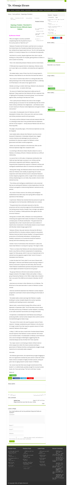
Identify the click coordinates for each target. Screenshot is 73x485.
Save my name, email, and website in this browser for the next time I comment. (26, 438)
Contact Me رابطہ (55, 10)
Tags (56, 17)
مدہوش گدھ (25, 459)
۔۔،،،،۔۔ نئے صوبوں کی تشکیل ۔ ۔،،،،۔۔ (28, 467)
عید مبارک (49, 23)
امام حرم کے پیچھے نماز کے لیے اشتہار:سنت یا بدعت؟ (13, 452)
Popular (55, 15)
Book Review (18, 10)
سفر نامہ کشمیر (51, 29)
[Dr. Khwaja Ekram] (18, 5)
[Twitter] (56, 1)
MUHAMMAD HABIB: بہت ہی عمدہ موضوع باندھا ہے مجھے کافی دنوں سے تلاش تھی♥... (58, 470)
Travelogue (41, 10)
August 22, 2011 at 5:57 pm (39, 400)
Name (11, 425)
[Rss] (53, 1)
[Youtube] (58, 1)
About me (12, 10)
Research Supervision (47, 10)
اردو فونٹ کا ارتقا (42, 458)
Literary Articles (27, 10)
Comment (11, 414)
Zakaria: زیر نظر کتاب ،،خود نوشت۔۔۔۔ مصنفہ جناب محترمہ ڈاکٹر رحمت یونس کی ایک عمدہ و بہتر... (57, 453)
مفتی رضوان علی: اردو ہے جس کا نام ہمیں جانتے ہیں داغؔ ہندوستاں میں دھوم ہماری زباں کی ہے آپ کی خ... (58, 465)
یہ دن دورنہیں (37, 38)
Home (9, 10)
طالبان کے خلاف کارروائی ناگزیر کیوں (39, 34)
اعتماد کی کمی (50, 32)
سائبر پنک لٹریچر (42, 464)
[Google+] (54, 1)
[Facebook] (55, 1)
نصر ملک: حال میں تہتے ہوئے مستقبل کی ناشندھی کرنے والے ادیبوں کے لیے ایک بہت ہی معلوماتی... (58, 459)
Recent (50, 15)
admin (11, 18)
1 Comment (36, 18)
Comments (51, 17)
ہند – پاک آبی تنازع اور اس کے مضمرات (55, 26)
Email (11, 429)
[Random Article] (65, 10)
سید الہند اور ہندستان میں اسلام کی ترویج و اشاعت (28, 463)
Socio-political (16, 14)
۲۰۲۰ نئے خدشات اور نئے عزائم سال (39, 29)
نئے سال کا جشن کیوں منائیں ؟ (38, 395)
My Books (22, 10)
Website (11, 433)
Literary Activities (35, 10)
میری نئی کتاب (42, 461)
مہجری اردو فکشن (42, 455)
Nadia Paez (17, 400)
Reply (43, 403)
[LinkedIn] (57, 1)
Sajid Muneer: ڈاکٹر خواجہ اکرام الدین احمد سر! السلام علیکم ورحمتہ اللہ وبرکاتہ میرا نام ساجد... (58, 476)
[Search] (65, 1)
